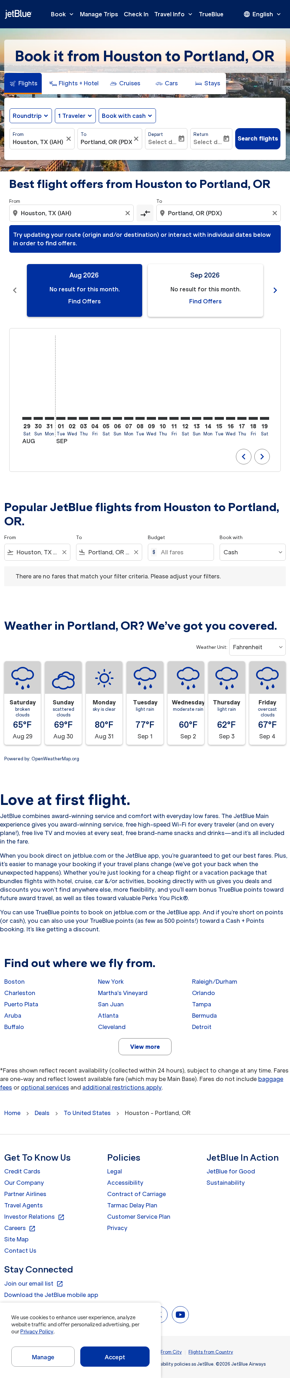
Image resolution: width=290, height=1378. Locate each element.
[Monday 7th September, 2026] (128, 418)
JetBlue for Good (231, 1171)
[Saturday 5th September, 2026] (106, 418)
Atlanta (108, 1015)
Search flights (258, 138)
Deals (42, 1112)
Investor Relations (34, 1217)
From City (171, 1352)
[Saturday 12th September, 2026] (185, 418)
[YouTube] (180, 1314)
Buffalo (14, 1026)
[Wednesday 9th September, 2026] (151, 418)
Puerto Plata (21, 1004)
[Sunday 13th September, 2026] (196, 418)
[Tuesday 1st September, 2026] (60, 418)
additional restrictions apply (122, 1087)
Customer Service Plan (138, 1216)
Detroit (201, 1026)
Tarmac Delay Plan (132, 1205)
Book (63, 14)
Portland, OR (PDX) (106, 141)
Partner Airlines (25, 1193)
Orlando (203, 992)
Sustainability (226, 1182)
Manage (43, 1357)
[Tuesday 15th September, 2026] (219, 418)
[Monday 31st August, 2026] (49, 418)
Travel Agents (23, 1205)
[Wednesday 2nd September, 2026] (72, 418)
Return (200, 134)
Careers (20, 1228)
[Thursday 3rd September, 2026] (83, 418)
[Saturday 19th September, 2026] (264, 418)
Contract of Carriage (136, 1193)
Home (12, 1112)
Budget (156, 537)
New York (111, 981)
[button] (75, 115)
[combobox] (72, 213)
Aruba (12, 1015)
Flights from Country (210, 1352)
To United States (87, 1112)
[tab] (23, 83)
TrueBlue (211, 14)
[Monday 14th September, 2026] (208, 418)
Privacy (117, 1227)
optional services (45, 1087)
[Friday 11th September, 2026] (174, 418)
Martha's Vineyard (122, 992)
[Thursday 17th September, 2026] (241, 418)
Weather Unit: (211, 647)
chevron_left (15, 290)
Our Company (24, 1182)
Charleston (19, 992)
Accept (115, 1357)
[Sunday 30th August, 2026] (38, 418)
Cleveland (112, 1026)
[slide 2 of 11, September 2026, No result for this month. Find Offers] (205, 290)
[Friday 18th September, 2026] (253, 418)
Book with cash (124, 115)
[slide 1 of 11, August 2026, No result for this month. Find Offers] (84, 290)
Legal (114, 1171)
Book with (231, 537)
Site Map (16, 1239)
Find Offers (84, 301)
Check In (136, 14)
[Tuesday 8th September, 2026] (140, 418)
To (83, 134)
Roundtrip (27, 115)
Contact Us (20, 1250)
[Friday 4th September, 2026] (94, 418)
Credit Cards (22, 1171)
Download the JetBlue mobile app (51, 1294)
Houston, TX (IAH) (38, 141)
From (18, 134)
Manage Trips (99, 14)
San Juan (111, 1004)
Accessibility (125, 1182)
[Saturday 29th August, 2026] (26, 418)
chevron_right (275, 290)
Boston (14, 981)
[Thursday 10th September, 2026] (162, 418)
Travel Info (174, 14)
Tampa (201, 1004)
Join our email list (33, 1284)
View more (145, 1046)
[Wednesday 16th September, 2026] (230, 418)
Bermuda (204, 1015)
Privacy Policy (36, 1331)
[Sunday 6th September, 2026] (117, 418)
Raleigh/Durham (214, 981)
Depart (155, 134)
